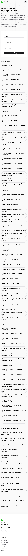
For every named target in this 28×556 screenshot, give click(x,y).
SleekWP (3, 544)
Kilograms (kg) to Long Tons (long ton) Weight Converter (12, 179)
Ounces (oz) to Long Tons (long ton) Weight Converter (12, 260)
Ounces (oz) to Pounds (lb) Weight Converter (11, 244)
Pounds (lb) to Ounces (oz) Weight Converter (11, 284)
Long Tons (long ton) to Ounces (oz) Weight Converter (12, 405)
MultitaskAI (4, 540)
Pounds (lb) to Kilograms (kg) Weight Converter (12, 274)
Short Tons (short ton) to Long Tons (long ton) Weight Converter (13, 380)
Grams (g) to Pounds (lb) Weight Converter (13, 125)
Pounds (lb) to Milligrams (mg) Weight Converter (12, 265)
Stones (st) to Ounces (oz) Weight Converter (11, 323)
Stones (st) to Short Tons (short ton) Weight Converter (12, 334)
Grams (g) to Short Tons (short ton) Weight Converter (13, 133)
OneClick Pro (4, 546)
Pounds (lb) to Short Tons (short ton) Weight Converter (12, 294)
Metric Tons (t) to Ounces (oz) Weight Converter (12, 200)
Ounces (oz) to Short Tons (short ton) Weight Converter (12, 255)
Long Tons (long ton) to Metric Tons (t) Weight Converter (12, 400)
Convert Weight (14, 53)
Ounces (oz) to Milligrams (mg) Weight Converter (12, 225)
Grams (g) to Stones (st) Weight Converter (13, 129)
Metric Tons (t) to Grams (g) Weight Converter (11, 189)
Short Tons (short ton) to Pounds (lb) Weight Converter (12, 369)
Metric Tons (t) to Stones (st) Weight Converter (12, 210)
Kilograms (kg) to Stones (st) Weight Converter (12, 169)
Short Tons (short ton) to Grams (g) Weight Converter (13, 349)
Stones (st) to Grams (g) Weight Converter (13, 309)
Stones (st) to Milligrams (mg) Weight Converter (12, 304)
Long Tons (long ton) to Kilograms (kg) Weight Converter (12, 395)
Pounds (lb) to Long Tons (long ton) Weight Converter (14, 299)
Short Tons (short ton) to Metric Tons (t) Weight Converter (13, 359)
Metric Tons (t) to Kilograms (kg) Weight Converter (13, 194)
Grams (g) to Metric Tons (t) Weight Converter (11, 121)
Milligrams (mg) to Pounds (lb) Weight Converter (12, 90)
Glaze (2, 550)
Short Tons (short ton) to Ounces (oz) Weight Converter (12, 364)
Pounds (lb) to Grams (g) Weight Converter (13, 269)
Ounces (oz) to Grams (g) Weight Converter (14, 230)
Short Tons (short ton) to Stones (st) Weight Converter (12, 375)
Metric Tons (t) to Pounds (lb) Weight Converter (12, 205)
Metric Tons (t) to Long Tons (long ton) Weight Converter (12, 220)
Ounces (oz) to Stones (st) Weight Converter (11, 249)
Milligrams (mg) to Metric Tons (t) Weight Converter (13, 80)
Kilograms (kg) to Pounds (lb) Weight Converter (12, 164)
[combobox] (14, 36)
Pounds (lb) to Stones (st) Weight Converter (11, 289)
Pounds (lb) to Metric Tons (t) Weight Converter (12, 279)
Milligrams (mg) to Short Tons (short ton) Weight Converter (13, 100)
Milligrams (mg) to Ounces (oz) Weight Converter (12, 85)
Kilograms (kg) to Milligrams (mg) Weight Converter (13, 143)
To (4, 39)
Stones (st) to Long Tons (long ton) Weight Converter (13, 339)
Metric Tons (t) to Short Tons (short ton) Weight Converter (13, 215)
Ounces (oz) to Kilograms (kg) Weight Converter (12, 234)
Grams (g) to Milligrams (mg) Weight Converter (12, 110)
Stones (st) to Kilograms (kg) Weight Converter (12, 313)
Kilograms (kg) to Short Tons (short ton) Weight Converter (13, 174)
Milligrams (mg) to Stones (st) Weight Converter (12, 95)
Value (5, 45)
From (5, 33)
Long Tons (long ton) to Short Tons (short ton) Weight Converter (13, 421)
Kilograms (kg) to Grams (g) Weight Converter (11, 148)
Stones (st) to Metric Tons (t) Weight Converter (12, 318)
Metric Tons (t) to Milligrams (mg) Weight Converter (13, 184)
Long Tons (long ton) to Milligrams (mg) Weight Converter (13, 385)
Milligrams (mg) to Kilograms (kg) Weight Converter (13, 74)
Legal (8, 527)
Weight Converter (7, 65)
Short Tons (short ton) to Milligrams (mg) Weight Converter (13, 344)
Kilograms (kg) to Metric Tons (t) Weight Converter (13, 153)
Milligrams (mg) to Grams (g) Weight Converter (12, 69)
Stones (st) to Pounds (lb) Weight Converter (11, 328)
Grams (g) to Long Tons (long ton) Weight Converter (13, 138)
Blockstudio (4, 542)
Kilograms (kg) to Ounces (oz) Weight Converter (12, 159)
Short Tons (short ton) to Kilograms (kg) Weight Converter (13, 354)
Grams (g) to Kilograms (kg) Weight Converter (11, 115)
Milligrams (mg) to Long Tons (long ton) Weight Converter (13, 105)
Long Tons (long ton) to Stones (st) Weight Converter (13, 416)
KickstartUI (4, 548)
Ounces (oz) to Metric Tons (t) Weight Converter (12, 239)
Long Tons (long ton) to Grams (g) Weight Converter (13, 390)
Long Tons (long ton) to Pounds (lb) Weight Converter (14, 411)
